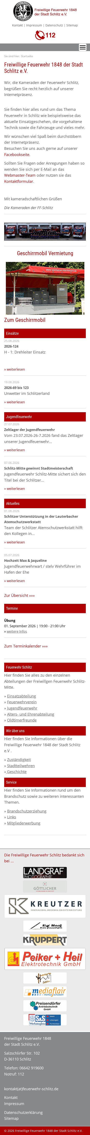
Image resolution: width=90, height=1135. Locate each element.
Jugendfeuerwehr (22, 708)
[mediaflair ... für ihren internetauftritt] (45, 992)
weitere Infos (17, 631)
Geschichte (16, 771)
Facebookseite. (17, 154)
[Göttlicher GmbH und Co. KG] (45, 886)
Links (11, 816)
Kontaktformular (18, 181)
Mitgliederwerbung (23, 823)
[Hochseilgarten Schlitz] (45, 978)
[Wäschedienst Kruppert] (45, 940)
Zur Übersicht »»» (19, 595)
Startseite (27, 56)
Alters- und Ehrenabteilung (30, 714)
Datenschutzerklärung (23, 1112)
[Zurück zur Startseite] (45, 18)
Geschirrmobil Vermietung (45, 253)
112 (21, 1074)
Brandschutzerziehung (26, 811)
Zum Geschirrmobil (24, 320)
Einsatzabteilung (21, 696)
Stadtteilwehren (21, 765)
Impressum (34, 25)
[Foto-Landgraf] (45, 872)
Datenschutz (54, 25)
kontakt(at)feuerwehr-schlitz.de (31, 1088)
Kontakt (17, 25)
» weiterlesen (14, 369)
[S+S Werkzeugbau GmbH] (45, 1020)
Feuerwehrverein (22, 701)
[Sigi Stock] (45, 926)
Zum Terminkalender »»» (26, 646)
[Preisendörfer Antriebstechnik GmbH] (45, 1006)
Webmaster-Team (20, 175)
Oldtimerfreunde (22, 720)
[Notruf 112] (45, 37)
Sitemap (72, 25)
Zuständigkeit (19, 759)
